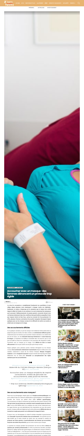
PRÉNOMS (31, 7)
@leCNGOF (28, 378)
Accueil (18, 3)
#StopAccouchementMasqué (24, 365)
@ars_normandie (32, 369)
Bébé (46, 3)
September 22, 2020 (35, 386)
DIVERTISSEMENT (51, 7)
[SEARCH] (79, 3)
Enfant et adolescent (55, 3)
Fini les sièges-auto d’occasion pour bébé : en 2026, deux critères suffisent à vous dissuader (69, 385)
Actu (22, 3)
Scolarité (65, 3)
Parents (72, 3)
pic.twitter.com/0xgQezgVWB (30, 380)
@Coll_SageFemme (42, 378)
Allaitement (40, 3)
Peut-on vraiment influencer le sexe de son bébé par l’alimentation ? (68, 366)
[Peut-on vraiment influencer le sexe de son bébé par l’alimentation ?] (69, 357)
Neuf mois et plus (30, 3)
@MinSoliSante (18, 378)
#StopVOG (41, 365)
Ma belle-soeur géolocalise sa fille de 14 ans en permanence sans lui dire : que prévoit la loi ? (68, 405)
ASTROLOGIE (41, 7)
